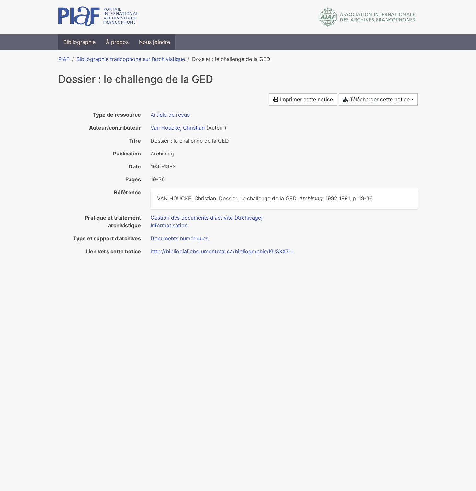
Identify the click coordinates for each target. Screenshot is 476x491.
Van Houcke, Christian (178, 127)
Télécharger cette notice (379, 99)
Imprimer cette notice (305, 99)
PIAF (63, 59)
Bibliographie (79, 42)
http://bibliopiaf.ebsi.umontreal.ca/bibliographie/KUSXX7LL (222, 251)
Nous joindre (154, 42)
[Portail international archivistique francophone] (98, 17)
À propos (117, 42)
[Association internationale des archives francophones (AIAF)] (367, 17)
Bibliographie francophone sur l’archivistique (130, 59)
